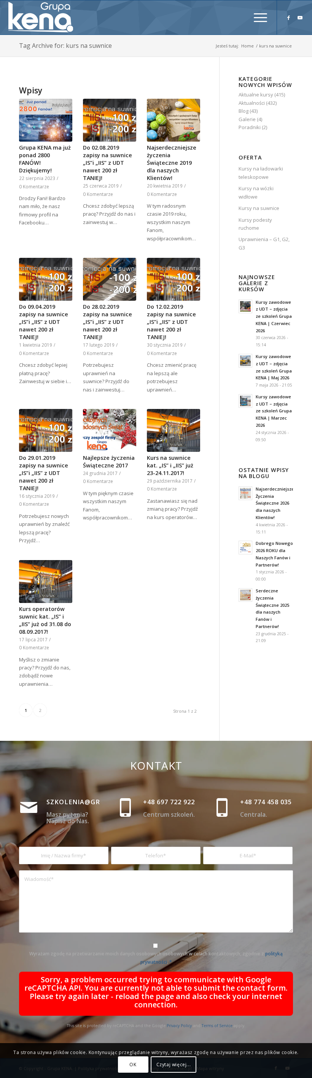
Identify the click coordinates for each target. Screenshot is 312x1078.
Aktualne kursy (256, 94)
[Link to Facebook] (288, 17)
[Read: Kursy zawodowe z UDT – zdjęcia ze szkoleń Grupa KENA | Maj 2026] (245, 361)
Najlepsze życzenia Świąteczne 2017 (109, 461)
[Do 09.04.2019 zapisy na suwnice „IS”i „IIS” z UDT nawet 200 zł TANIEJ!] (45, 279)
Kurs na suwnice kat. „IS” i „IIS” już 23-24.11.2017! (170, 465)
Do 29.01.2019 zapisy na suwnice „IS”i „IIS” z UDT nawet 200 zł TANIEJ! (43, 473)
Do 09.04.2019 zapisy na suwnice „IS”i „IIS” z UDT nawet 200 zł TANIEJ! (43, 322)
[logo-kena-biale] (43, 17)
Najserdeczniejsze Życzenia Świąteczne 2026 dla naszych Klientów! (275, 503)
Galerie (247, 119)
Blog (243, 110)
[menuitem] (256, 17)
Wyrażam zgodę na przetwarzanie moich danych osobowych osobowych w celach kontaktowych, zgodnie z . (156, 957)
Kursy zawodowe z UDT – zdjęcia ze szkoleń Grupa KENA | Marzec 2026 (274, 411)
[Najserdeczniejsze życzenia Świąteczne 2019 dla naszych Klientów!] (173, 120)
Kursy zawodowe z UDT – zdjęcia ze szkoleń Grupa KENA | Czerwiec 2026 (274, 316)
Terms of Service (217, 1025)
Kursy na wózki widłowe (256, 192)
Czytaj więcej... (173, 1064)
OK (132, 1064)
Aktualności (252, 102)
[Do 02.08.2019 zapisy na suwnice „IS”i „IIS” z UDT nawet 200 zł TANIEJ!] (109, 120)
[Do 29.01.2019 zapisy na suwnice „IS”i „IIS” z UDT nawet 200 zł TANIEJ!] (45, 430)
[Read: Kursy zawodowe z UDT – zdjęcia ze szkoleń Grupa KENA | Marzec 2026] (245, 401)
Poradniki (250, 127)
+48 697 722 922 (169, 802)
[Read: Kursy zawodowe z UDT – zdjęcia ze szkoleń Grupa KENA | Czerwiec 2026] (245, 306)
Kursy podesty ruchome (255, 223)
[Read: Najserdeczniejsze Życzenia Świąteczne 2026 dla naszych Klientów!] (245, 493)
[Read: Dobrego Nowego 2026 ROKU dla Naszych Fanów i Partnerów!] (245, 547)
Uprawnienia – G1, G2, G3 (264, 243)
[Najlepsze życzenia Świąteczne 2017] (109, 430)
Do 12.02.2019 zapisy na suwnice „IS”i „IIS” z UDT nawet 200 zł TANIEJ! (171, 322)
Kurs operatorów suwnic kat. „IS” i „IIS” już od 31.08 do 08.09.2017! (45, 620)
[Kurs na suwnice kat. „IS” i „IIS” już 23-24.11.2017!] (173, 430)
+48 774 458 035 (266, 802)
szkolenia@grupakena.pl (94, 802)
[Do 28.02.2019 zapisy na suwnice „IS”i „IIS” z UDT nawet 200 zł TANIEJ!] (109, 279)
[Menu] (256, 17)
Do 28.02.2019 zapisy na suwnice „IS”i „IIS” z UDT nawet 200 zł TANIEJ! (107, 322)
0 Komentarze (34, 186)
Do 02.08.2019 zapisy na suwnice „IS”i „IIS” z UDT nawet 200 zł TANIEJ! (107, 163)
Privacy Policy (179, 1025)
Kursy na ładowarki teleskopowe (261, 172)
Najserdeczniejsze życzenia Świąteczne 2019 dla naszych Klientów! (171, 163)
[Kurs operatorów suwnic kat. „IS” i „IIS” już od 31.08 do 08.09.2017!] (45, 581)
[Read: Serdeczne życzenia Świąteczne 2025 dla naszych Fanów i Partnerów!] (245, 595)
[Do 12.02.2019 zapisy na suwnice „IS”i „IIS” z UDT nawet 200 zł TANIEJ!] (173, 279)
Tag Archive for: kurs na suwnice (65, 45)
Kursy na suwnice (259, 208)
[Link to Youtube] (300, 17)
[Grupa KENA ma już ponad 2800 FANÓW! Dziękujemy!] (45, 120)
